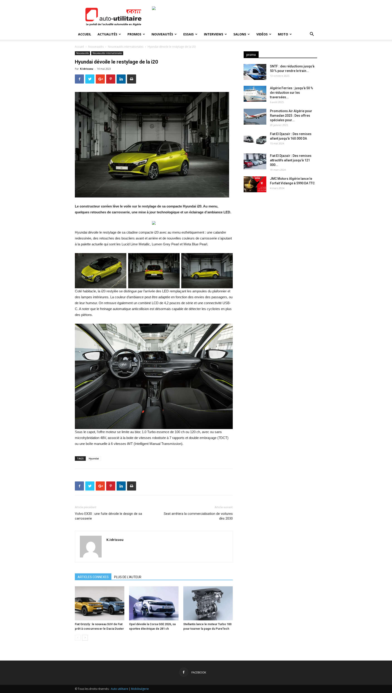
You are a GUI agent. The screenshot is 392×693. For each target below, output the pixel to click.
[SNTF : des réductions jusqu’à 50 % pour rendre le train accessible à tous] (255, 72)
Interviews (213, 34)
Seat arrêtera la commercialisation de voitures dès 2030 (198, 516)
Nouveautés (162, 34)
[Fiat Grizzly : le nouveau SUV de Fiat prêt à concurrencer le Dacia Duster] (99, 603)
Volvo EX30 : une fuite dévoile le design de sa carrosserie (108, 516)
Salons (239, 34)
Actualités (107, 34)
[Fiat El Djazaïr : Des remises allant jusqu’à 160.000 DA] (255, 140)
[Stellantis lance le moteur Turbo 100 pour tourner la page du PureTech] (208, 603)
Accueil (84, 34)
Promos (134, 34)
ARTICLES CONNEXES (93, 577)
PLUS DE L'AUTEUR (127, 577)
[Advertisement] (280, 231)
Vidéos (262, 34)
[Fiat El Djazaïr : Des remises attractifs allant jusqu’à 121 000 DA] (255, 161)
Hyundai (94, 458)
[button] (311, 34)
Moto (283, 34)
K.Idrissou (86, 68)
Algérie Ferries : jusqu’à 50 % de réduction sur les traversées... (291, 92)
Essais (188, 34)
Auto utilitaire (119, 689)
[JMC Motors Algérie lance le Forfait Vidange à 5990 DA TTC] (255, 184)
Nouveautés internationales (125, 47)
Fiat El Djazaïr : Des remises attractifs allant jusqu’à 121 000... (290, 160)
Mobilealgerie (140, 689)
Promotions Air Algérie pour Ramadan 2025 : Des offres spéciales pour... (291, 115)
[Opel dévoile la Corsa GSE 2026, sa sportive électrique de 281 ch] (154, 603)
